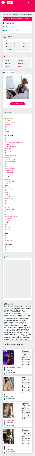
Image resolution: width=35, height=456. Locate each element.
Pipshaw (8, 148)
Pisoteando (9, 203)
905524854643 (10, 23)
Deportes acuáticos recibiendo (14, 249)
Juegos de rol (9, 198)
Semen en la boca (10, 235)
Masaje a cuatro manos (12, 166)
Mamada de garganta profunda (14, 214)
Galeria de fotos (10, 72)
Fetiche (8, 131)
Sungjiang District (11, 27)
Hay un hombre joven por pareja (14, 142)
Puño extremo (9, 229)
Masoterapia (9, 163)
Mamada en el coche (11, 216)
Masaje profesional (11, 155)
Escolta (8, 138)
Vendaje (8, 200)
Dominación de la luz (11, 190)
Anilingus (8, 220)
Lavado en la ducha (11, 146)
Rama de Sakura (10, 172)
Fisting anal (9, 227)
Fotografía (9, 140)
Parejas (8, 144)
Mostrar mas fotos (17, 103)
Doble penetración (11, 127)
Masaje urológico (10, 159)
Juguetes (8, 129)
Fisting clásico (10, 224)
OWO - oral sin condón (12, 122)
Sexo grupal (9, 124)
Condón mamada (10, 209)
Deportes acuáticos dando (13, 247)
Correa (8, 196)
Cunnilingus (9, 218)
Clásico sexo (9, 118)
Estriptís (8, 179)
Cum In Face (9, 240)
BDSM (8, 192)
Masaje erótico (10, 157)
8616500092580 (10, 399)
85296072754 (10, 425)
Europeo (20, 63)
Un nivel (8, 120)
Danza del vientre (10, 181)
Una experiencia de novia (12, 211)
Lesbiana (8, 183)
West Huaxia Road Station (13, 31)
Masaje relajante (10, 170)
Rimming (8, 151)
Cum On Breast (10, 238)
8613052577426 (10, 372)
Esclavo (8, 194)
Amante (8, 187)
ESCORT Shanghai (7, 14)
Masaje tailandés (10, 161)
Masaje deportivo (10, 168)
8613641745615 (10, 451)
